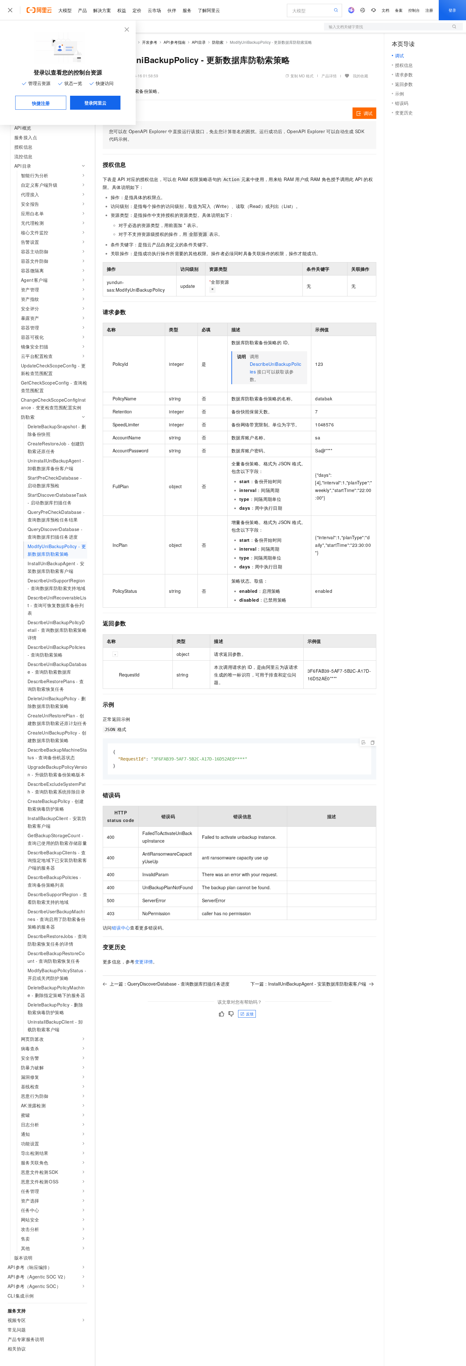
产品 (82, 10)
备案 (399, 10)
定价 (137, 10)
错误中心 (121, 927)
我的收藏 (360, 75)
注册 (429, 10)
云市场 (154, 10)
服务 (187, 10)
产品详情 (329, 75)
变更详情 (144, 961)
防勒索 (217, 42)
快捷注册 (41, 103)
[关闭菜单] (10, 10)
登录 (452, 10)
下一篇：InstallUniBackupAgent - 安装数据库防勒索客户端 (308, 984)
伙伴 (171, 10)
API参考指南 (174, 42)
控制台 (414, 10)
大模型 (65, 10)
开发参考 (149, 42)
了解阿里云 (209, 10)
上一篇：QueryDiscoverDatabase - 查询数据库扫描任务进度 (170, 984)
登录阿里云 (95, 103)
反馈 (250, 1013)
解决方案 (102, 10)
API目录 (199, 42)
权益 (121, 10)
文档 (385, 10)
